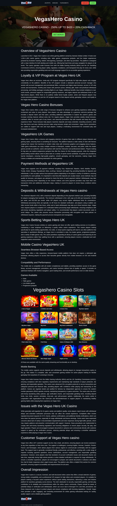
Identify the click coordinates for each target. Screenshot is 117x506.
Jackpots (47, 3)
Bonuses (55, 3)
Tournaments (64, 3)
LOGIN (93, 3)
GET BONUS (58, 35)
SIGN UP (85, 3)
